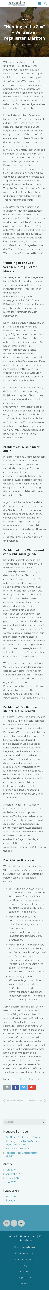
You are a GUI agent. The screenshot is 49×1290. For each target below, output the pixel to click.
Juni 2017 (10, 1182)
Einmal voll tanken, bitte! (18, 1148)
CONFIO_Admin (32, 44)
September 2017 (14, 1174)
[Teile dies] (15, 1087)
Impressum (24, 1277)
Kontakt (24, 1271)
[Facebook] (14, 1223)
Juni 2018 (10, 1169)
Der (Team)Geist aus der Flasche (23, 1137)
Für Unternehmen (24, 1247)
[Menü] (39, 3)
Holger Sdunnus (29, 1079)
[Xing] (21, 1223)
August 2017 (12, 1178)
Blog (24, 1265)
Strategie (24, 19)
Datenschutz (24, 1283)
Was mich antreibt (24, 1259)
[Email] (6, 1223)
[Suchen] (46, 3)
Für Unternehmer (24, 1253)
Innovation (11, 1196)
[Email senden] (7, 1087)
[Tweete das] (23, 1087)
